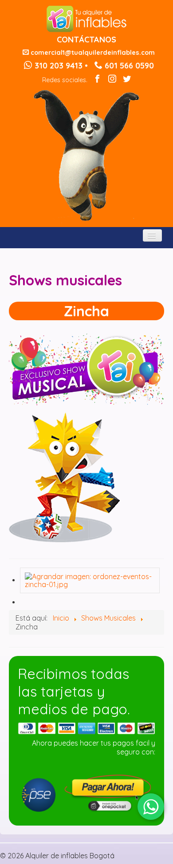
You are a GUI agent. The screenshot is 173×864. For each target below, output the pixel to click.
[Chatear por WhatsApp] (151, 806)
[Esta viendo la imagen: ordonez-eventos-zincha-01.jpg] (90, 579)
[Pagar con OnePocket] (86, 792)
